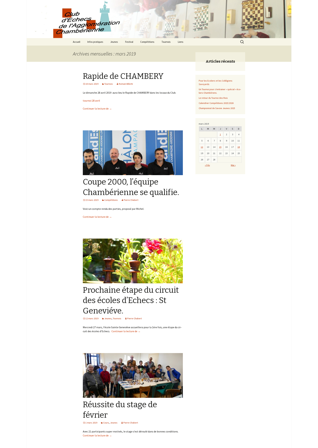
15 (220, 146)
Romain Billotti (126, 83)
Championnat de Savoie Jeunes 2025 (217, 108)
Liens (180, 41)
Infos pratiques (95, 41)
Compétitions (147, 41)
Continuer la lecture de (97, 108)
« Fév (207, 165)
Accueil (76, 41)
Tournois (166, 41)
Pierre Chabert (131, 199)
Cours (106, 422)
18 (239, 146)
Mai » (233, 165)
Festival (129, 41)
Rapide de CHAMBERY (123, 76)
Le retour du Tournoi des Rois (213, 97)
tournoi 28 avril (91, 100)
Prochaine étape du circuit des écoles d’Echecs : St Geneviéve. (131, 300)
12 (202, 146)
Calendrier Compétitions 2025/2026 (216, 103)
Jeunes (114, 41)
